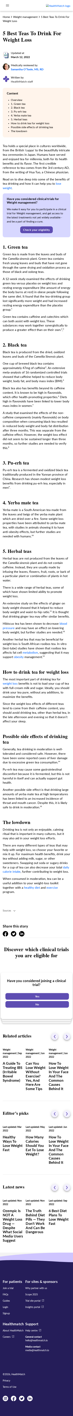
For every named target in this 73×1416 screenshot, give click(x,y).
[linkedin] (21, 935)
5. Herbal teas (19, 119)
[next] (66, 1036)
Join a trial (8, 1288)
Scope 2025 (31, 1294)
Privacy (6, 1381)
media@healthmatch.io (37, 1350)
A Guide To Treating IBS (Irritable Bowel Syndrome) (12, 1072)
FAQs (5, 1294)
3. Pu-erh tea (18, 111)
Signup (6, 1313)
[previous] (54, 1036)
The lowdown (19, 131)
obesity (19, 657)
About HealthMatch (13, 1331)
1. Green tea (18, 104)
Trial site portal (32, 1301)
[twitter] (13, 935)
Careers (7, 1337)
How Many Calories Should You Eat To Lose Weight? (35, 1145)
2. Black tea (18, 107)
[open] (7, 5)
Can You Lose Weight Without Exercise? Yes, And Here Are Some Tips (35, 1076)
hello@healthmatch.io (36, 1340)
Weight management (25, 17)
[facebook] (5, 935)
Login (5, 1307)
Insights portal (32, 1307)
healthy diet (32, 887)
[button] (36, 229)
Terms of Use (9, 1387)
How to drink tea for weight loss (30, 123)
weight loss (10, 683)
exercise (52, 887)
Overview (16, 100)
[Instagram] (5, 1400)
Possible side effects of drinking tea (32, 127)
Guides (6, 1301)
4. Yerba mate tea (21, 115)
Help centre (31, 1331)
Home (6, 17)
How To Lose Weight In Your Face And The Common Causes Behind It (59, 1076)
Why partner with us (36, 1288)
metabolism (30, 652)
